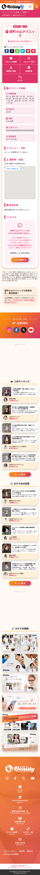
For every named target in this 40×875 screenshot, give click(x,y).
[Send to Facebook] (6, 51)
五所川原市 (6, 15)
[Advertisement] (20, 360)
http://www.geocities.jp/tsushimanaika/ (20, 130)
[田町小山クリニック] (22, 51)
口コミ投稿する (20, 259)
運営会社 (30, 851)
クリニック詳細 (11, 62)
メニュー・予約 (28, 62)
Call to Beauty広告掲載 (10, 854)
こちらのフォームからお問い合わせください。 (19, 301)
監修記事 (28, 71)
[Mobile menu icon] (36, 6)
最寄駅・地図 (11, 71)
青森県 (24, 12)
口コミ (20, 80)
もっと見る (20, 474)
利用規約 (22, 851)
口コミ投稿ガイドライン (23, 245)
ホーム (4, 12)
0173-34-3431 (11, 139)
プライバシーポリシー (10, 851)
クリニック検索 (14, 12)
